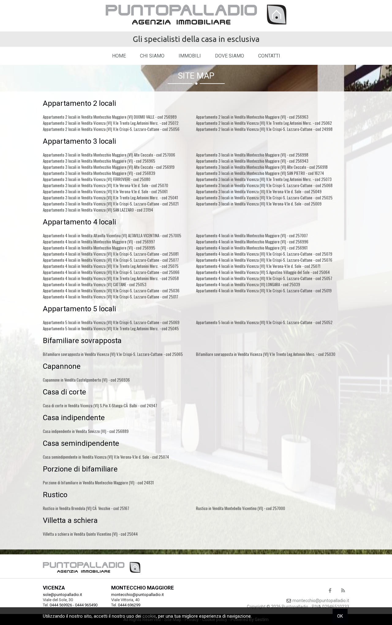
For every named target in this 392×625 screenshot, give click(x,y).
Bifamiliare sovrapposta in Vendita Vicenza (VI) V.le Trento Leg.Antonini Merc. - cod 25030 (265, 354)
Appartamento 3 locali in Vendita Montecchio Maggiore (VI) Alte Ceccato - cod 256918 (262, 167)
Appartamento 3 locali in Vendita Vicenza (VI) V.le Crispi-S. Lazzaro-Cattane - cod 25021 (111, 204)
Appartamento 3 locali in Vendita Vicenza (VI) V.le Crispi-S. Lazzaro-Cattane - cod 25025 (264, 197)
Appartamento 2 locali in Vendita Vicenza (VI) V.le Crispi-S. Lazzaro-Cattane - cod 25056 (111, 129)
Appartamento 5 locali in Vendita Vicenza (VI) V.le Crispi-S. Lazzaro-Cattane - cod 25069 (111, 322)
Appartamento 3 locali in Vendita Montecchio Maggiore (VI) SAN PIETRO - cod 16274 (260, 173)
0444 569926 (61, 605)
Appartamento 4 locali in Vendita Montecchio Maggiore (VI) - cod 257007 (252, 235)
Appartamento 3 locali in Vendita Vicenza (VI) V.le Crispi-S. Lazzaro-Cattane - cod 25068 (264, 185)
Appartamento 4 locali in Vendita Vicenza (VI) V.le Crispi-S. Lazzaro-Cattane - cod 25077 (111, 260)
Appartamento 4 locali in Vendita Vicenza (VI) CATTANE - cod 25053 (94, 284)
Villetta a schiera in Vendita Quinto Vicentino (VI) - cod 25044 (90, 534)
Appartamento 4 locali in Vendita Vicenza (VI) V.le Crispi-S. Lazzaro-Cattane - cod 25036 (111, 290)
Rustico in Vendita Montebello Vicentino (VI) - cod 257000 (240, 508)
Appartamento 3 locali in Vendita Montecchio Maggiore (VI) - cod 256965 (99, 161)
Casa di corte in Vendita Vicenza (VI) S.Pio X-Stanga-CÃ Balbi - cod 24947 (100, 405)
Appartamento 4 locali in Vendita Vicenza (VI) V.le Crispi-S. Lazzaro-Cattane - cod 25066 (111, 272)
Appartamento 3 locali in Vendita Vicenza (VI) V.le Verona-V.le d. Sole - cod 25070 (105, 185)
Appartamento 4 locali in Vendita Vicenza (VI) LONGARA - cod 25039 (248, 284)
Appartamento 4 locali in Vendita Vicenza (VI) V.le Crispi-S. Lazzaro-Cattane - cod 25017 (110, 297)
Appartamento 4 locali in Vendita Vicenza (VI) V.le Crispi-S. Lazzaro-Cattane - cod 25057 (264, 278)
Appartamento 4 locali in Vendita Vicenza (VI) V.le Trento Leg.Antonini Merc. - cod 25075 (111, 266)
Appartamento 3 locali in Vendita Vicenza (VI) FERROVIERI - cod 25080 (96, 179)
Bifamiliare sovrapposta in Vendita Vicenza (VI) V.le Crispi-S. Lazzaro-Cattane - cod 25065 (113, 354)
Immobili (190, 56)
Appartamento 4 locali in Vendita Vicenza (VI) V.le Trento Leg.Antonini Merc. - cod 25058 (111, 278)
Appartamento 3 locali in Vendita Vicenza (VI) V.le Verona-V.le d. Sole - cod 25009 (259, 204)
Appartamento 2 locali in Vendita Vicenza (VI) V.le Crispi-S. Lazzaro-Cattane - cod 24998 (264, 129)
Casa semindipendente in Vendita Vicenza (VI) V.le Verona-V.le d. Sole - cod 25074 (106, 457)
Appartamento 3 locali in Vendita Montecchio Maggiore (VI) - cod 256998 (252, 155)
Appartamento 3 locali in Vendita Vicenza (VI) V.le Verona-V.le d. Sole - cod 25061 (105, 191)
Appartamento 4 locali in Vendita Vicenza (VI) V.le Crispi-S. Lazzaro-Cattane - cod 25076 (264, 260)
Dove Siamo (229, 56)
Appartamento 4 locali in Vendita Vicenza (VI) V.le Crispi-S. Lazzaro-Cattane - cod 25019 (264, 290)
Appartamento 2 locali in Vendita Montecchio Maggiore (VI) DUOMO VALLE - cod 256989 (110, 117)
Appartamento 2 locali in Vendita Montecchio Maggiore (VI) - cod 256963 (252, 117)
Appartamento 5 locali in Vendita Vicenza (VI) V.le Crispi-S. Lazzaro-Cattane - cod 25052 (264, 322)
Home (119, 56)
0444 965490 (86, 605)
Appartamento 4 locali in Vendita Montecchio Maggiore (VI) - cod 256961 (251, 248)
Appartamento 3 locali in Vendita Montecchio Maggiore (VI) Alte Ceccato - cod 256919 (109, 167)
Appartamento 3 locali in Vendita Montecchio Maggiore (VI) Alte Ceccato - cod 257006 (109, 155)
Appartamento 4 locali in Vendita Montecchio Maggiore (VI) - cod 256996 (252, 242)
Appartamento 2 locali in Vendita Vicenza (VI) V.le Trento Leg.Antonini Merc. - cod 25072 (111, 123)
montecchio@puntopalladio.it (137, 594)
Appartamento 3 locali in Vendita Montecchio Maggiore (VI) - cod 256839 (99, 173)
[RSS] (343, 591)
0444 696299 (129, 605)
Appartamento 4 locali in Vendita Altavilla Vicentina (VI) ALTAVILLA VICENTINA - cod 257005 (112, 235)
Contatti (269, 56)
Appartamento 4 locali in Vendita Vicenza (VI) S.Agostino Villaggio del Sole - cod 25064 (263, 272)
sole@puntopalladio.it (62, 594)
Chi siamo (152, 56)
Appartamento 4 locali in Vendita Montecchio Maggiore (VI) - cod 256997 (99, 242)
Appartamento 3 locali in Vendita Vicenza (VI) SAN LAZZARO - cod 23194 (98, 210)
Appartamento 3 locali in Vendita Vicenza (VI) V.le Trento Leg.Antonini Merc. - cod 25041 (110, 197)
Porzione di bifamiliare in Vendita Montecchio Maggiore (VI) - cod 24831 (98, 482)
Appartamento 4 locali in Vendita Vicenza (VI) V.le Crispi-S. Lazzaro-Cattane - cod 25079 (264, 254)
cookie (149, 616)
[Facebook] (330, 591)
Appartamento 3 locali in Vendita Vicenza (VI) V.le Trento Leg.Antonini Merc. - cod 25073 (264, 179)
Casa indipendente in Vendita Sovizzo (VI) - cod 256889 (86, 431)
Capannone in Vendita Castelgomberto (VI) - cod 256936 (86, 380)
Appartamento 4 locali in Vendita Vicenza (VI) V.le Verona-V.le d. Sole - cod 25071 (258, 266)
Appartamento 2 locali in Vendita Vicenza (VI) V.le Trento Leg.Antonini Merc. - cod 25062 (264, 123)
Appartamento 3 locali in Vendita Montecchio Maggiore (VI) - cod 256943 (252, 161)
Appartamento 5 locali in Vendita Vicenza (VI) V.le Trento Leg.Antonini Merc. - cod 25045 (111, 328)
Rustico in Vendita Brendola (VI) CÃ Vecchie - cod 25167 (86, 508)
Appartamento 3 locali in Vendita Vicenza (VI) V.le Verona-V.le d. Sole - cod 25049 (259, 191)
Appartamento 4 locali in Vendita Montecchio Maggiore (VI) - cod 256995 (99, 248)
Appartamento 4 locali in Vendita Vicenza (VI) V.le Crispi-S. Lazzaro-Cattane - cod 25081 (111, 254)
